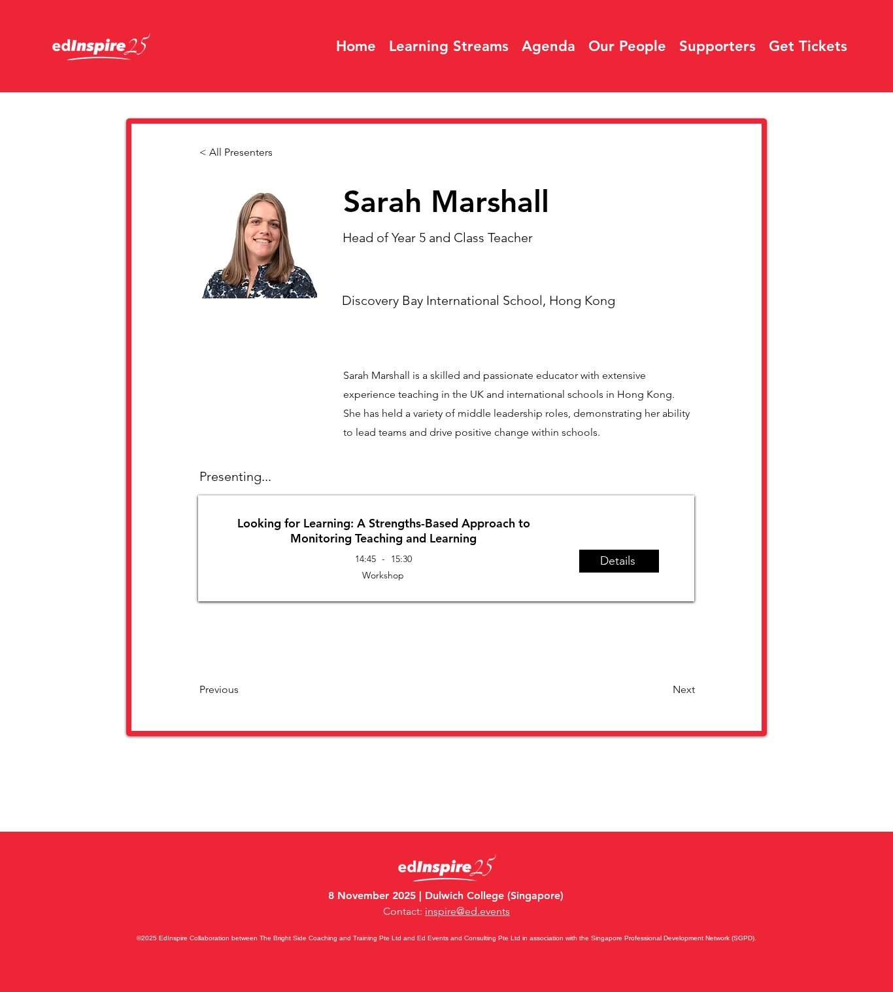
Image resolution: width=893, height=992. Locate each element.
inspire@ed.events (467, 911)
